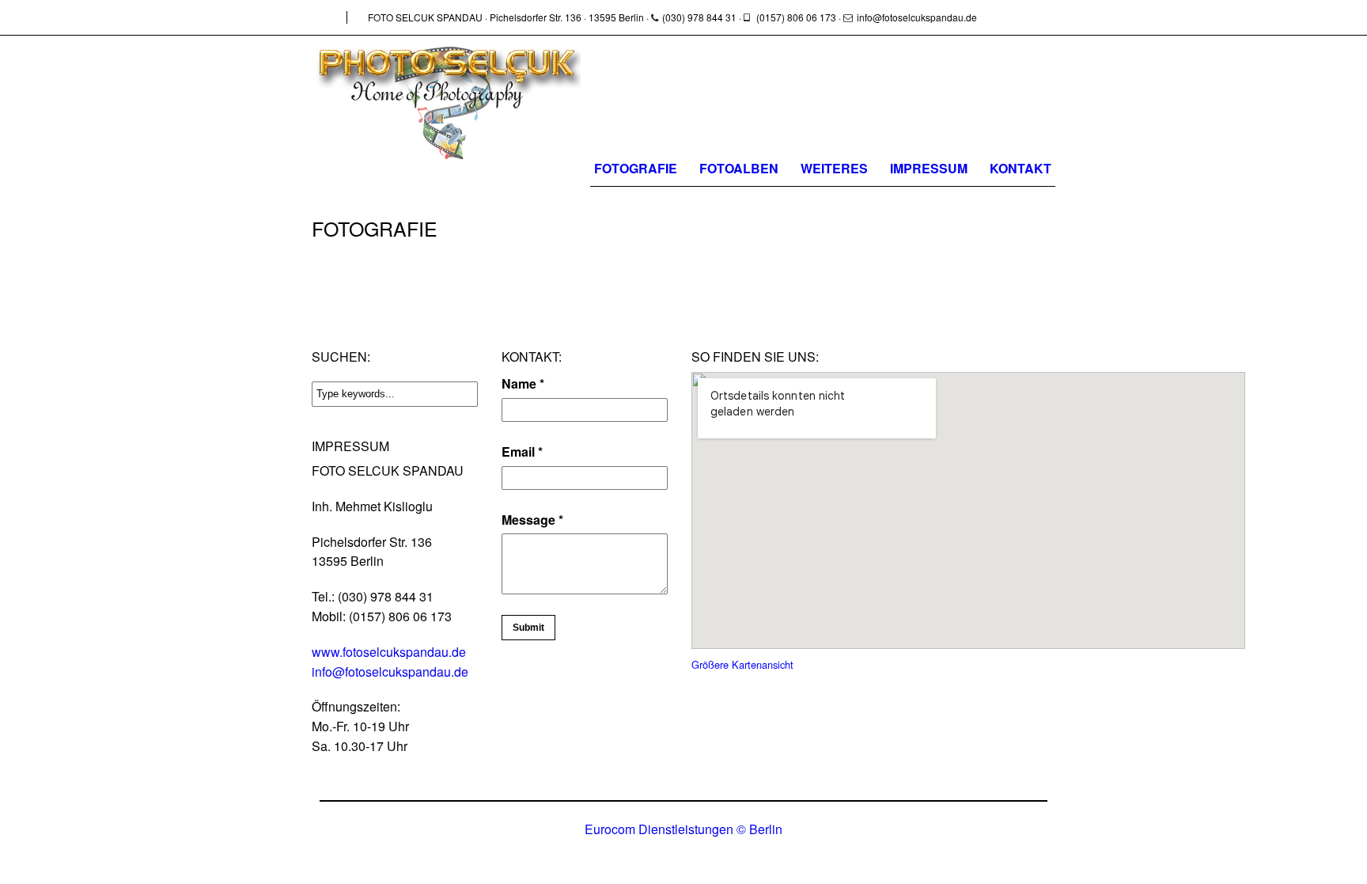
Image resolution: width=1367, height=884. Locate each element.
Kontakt (1020, 168)
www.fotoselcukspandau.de (389, 652)
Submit (528, 627)
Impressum (929, 168)
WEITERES (834, 168)
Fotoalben (738, 168)
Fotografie (635, 168)
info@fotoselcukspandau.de (390, 671)
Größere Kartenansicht (742, 664)
